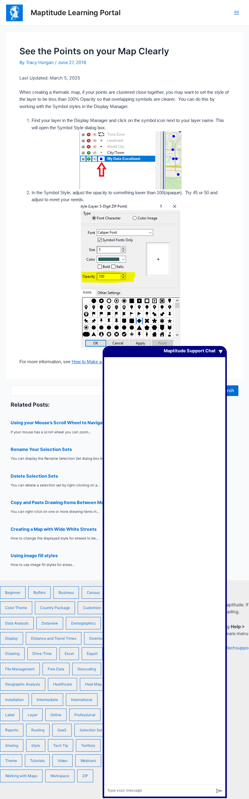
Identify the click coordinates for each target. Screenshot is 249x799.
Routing (37, 730)
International (81, 699)
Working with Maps (21, 776)
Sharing (11, 745)
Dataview (50, 623)
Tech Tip (60, 745)
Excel (69, 653)
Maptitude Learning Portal (76, 12)
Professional (84, 715)
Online (55, 715)
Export (92, 653)
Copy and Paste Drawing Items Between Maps (60, 502)
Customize (92, 607)
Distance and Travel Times (53, 638)
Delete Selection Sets (34, 476)
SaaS (62, 730)
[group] (164, 565)
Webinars (88, 760)
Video (62, 760)
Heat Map (93, 684)
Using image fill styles (34, 555)
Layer (32, 715)
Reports (11, 730)
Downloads (98, 638)
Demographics (83, 623)
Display (11, 638)
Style (35, 745)
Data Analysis (17, 623)
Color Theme (16, 607)
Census (93, 592)
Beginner (12, 592)
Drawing (12, 653)
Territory (88, 745)
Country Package (55, 607)
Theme (11, 760)
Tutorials (37, 760)
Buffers (39, 592)
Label (10, 715)
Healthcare (62, 684)
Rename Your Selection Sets (41, 449)
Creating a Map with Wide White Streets (54, 529)
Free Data (56, 669)
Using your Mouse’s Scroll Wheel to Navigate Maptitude (70, 422)
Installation (14, 699)
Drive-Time (42, 653)
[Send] (219, 791)
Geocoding (86, 669)
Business (66, 592)
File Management (20, 669)
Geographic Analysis (22, 684)
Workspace (59, 776)
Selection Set (91, 730)
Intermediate (47, 699)
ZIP (85, 776)
